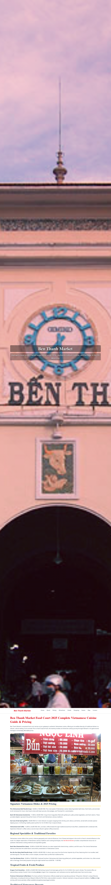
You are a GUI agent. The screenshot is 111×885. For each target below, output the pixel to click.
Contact (95, 710)
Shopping (76, 710)
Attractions (62, 710)
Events (83, 710)
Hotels (69, 710)
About (48, 710)
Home (42, 710)
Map (89, 710)
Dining (54, 710)
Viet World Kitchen (68, 840)
